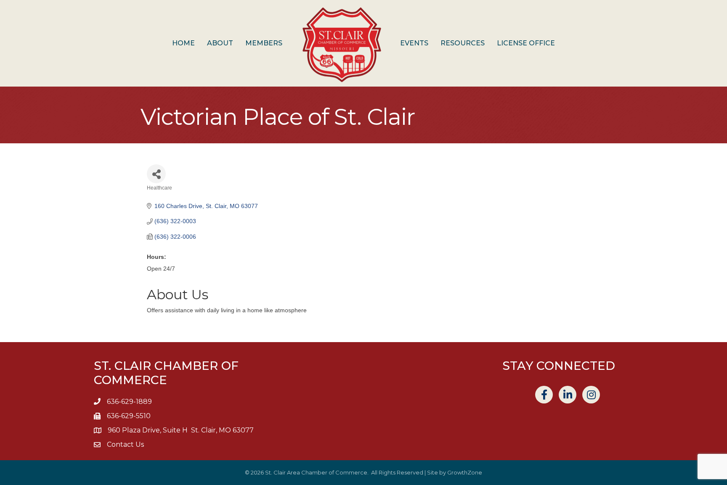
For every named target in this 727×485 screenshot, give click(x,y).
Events (414, 43)
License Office (526, 43)
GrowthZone (464, 472)
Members (263, 43)
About (220, 43)
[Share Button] (156, 173)
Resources (462, 43)
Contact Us (125, 444)
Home (183, 43)
